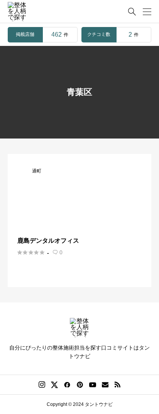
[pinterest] (79, 384)
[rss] (117, 384)
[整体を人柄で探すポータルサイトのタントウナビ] (17, 11)
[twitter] (54, 384)
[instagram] (42, 384)
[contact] (105, 384)
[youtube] (92, 384)
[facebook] (67, 384)
